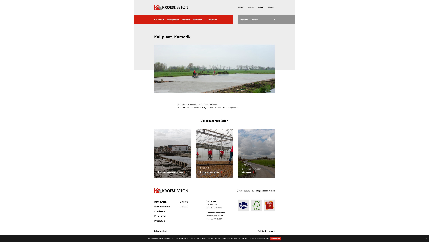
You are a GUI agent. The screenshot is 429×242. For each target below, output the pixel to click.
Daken (261, 7)
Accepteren (275, 239)
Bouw (240, 7)
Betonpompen (173, 19)
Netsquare (266, 231)
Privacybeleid (160, 231)
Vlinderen (186, 19)
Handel (271, 7)
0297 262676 (244, 190)
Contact (254, 19)
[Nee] (426, 239)
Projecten (212, 19)
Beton (251, 7)
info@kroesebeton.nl (265, 190)
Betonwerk (159, 19)
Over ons (244, 19)
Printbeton (197, 19)
